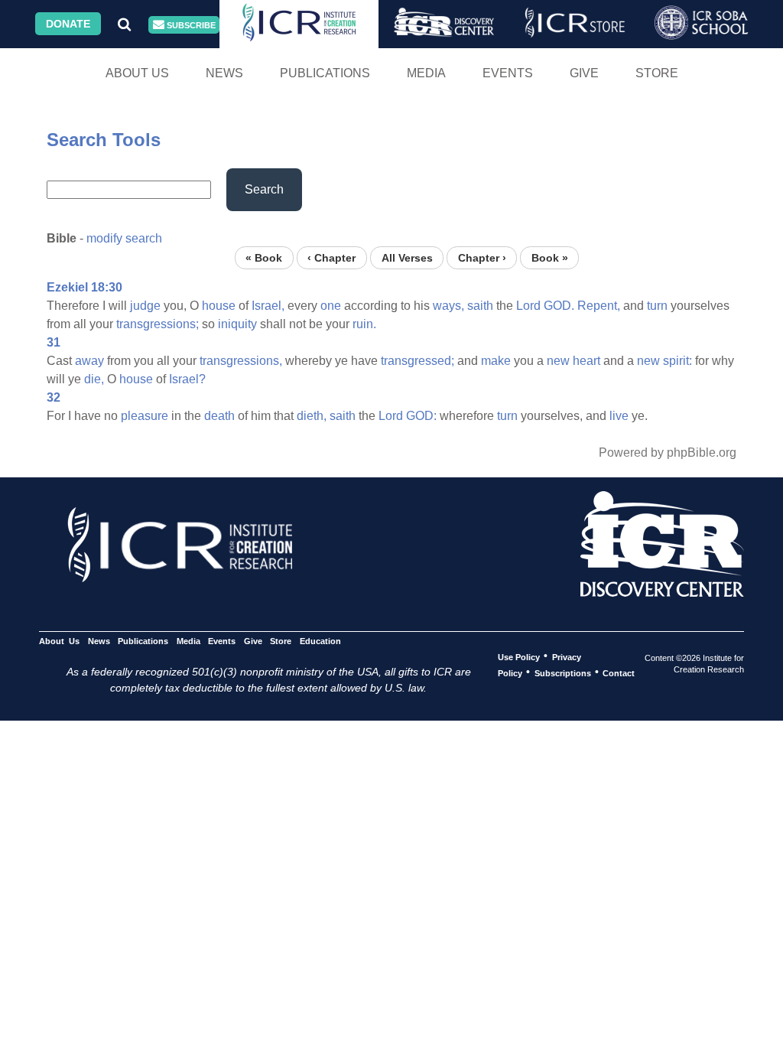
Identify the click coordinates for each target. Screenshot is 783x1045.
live (619, 415)
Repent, (598, 305)
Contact (619, 672)
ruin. (364, 323)
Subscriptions (562, 672)
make (496, 360)
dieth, (312, 415)
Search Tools (104, 139)
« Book (263, 257)
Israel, (268, 305)
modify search (124, 238)
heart (586, 360)
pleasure (144, 415)
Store (656, 73)
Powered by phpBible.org (667, 452)
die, (94, 379)
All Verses (407, 257)
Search (264, 189)
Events (507, 73)
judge (145, 305)
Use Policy (519, 656)
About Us (137, 73)
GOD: (421, 415)
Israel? (187, 379)
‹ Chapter (331, 257)
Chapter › (482, 257)
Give (584, 73)
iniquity (237, 323)
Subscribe (190, 25)
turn (657, 305)
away (89, 360)
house (219, 305)
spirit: (677, 360)
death (219, 415)
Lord (528, 305)
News (224, 73)
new (558, 360)
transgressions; (157, 323)
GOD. (559, 305)
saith (480, 305)
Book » (549, 257)
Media (426, 73)
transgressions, (241, 360)
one (330, 305)
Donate (68, 24)
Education (320, 640)
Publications (325, 73)
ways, (448, 305)
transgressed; (417, 360)
